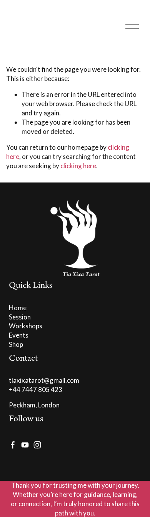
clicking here (78, 166)
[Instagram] (37, 445)
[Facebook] (13, 445)
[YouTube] (25, 445)
